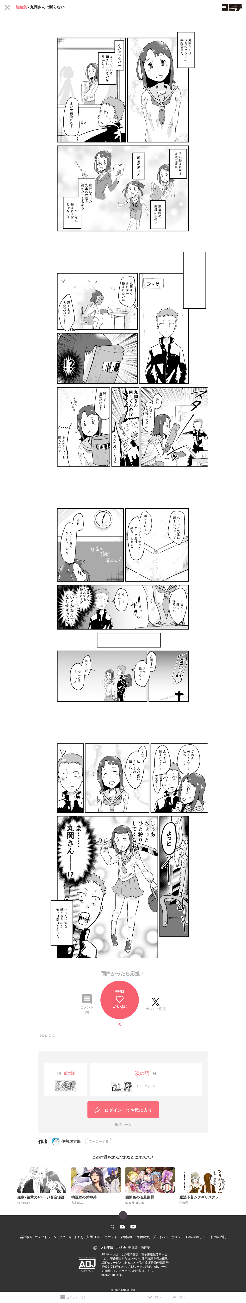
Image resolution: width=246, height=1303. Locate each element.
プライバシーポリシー (168, 1236)
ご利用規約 (142, 1236)
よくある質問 (83, 1236)
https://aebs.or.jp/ (112, 1274)
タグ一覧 (65, 1236)
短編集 (21, 7)
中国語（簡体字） (140, 1247)
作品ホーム (123, 1125)
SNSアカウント (106, 1236)
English (121, 1247)
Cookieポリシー (197, 1236)
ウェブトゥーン (46, 1236)
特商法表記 (218, 1236)
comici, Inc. (128, 1290)
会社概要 (26, 1236)
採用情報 (126, 1236)
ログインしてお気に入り (127, 1110)
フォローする (99, 1141)
